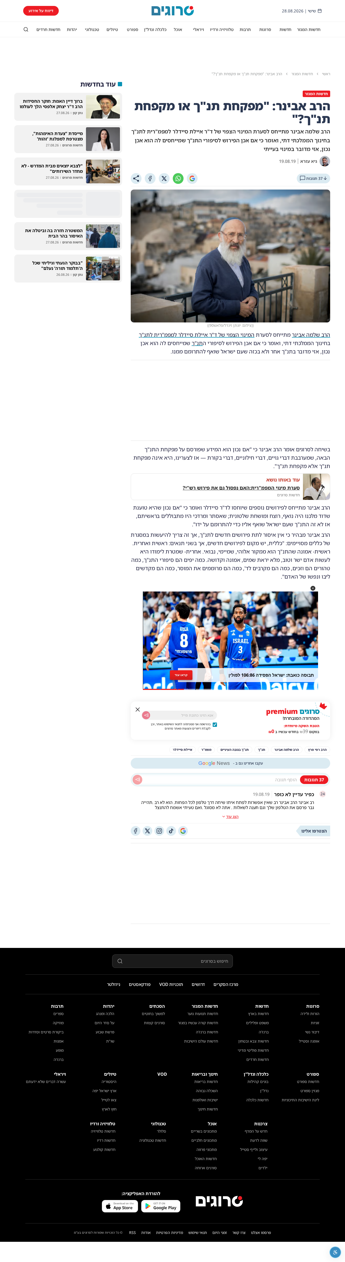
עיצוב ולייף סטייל (253, 1149)
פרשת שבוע (105, 1031)
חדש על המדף (256, 1131)
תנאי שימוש (197, 1232)
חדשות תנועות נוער (202, 1013)
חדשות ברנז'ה (207, 1031)
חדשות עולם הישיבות (201, 1041)
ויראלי (198, 29)
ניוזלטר (113, 984)
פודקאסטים (140, 984)
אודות (146, 1232)
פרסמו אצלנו (261, 1232)
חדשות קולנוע (104, 1149)
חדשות (285, 29)
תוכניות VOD (171, 984)
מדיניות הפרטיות (169, 1232)
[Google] (192, 178)
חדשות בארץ (258, 1013)
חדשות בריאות (206, 1081)
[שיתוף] (136, 178)
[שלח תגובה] (137, 780)
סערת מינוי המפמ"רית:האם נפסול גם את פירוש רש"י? (241, 487)
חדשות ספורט (308, 1081)
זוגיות (315, 1022)
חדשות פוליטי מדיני (253, 1050)
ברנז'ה (264, 1031)
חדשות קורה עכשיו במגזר (198, 1022)
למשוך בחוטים (153, 1013)
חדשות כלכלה (257, 1099)
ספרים (58, 1013)
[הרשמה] (146, 715)
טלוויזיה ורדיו (222, 29)
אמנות (59, 1041)
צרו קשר (239, 1232)
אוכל (178, 29)
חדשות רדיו (106, 1140)
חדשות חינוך (208, 1109)
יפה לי (262, 1158)
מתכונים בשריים (204, 1131)
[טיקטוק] (171, 831)
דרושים (198, 984)
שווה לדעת (258, 1140)
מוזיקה (58, 1022)
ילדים (262, 1167)
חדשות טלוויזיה (103, 1131)
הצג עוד (232, 816)
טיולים (112, 29)
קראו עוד (181, 675)
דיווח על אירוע (41, 10)
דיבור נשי (312, 1031)
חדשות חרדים (48, 29)
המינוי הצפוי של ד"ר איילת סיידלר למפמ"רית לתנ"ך (196, 334)
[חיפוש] (26, 29)
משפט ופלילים (257, 1022)
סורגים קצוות (154, 1022)
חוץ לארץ (109, 1109)
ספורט (132, 29)
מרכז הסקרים (225, 984)
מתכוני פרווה (206, 1149)
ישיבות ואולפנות (205, 1099)
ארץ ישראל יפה (104, 1090)
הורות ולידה (310, 1013)
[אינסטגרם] (159, 831)
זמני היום (219, 1232)
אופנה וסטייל (309, 1041)
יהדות (72, 29)
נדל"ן (264, 1090)
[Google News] (183, 831)
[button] (312, 588)
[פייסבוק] (135, 831)
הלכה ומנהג (105, 1013)
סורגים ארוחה (206, 1167)
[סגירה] (138, 709)
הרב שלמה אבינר (311, 334)
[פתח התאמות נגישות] (335, 1252)
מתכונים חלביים (204, 1140)
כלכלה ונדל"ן (155, 29)
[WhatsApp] (178, 178)
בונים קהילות (257, 1081)
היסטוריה (109, 1081)
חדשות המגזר (308, 29)
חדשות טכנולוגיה (152, 1140)
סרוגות (265, 29)
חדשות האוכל (206, 1158)
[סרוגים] (219, 1201)
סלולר (161, 1131)
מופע (60, 1050)
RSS (132, 1232)
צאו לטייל (108, 1099)
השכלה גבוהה (207, 1090)
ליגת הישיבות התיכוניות (300, 1099)
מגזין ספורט (310, 1090)
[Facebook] (150, 178)
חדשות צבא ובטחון (253, 1041)
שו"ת (110, 1041)
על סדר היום (104, 1022)
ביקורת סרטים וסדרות (46, 1031)
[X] (164, 178)
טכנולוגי (92, 29)
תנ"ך (197, 343)
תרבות (245, 29)
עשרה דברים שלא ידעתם (46, 1081)
